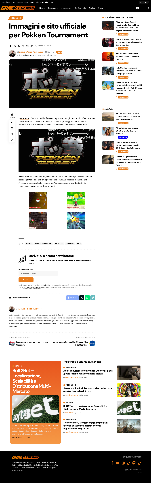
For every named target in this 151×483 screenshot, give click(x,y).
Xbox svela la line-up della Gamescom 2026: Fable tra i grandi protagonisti (128, 117)
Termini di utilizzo (44, 285)
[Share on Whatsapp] (19, 46)
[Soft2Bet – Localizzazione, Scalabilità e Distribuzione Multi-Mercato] (35, 409)
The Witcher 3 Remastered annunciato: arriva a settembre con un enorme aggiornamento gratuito (85, 425)
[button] (144, 2)
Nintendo (59, 244)
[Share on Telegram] (23, 46)
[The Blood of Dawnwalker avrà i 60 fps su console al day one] (108, 56)
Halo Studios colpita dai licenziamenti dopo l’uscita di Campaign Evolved (129, 71)
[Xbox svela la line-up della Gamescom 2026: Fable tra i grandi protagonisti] (108, 116)
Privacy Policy (34, 2)
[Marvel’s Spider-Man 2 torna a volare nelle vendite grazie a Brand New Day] (108, 42)
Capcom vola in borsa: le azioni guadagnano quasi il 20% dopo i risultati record (128, 145)
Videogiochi (16, 18)
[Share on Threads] (27, 46)
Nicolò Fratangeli (71, 377)
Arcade (29, 244)
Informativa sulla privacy (32, 287)
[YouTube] (117, 463)
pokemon (70, 244)
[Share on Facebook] (10, 46)
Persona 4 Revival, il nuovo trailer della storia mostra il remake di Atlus (87, 390)
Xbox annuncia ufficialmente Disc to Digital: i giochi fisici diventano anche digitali (88, 372)
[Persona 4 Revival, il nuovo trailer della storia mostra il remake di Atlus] (129, 390)
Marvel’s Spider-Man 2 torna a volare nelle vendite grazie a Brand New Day (129, 42)
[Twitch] (134, 463)
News (59, 52)
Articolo (19, 366)
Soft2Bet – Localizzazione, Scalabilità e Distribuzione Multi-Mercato (31, 381)
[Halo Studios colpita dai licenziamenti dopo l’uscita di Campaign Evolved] (108, 71)
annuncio (24, 118)
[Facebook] (112, 463)
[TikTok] (128, 463)
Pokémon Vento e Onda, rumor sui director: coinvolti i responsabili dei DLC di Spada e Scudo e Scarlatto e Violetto (129, 88)
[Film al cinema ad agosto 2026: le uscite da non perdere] (108, 131)
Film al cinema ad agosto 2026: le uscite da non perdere (127, 131)
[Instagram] (123, 463)
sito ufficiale (26, 176)
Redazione (18, 438)
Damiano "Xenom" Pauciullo (31, 52)
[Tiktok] (139, 463)
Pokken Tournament (43, 244)
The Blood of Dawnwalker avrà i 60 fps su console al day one (127, 56)
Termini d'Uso (47, 2)
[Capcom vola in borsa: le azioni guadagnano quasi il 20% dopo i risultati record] (108, 145)
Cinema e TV (123, 137)
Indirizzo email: (26, 269)
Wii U (79, 244)
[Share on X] (14, 46)
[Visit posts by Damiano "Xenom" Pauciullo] (12, 309)
